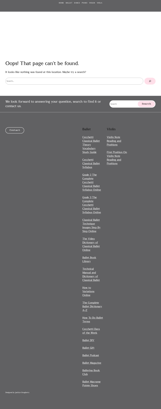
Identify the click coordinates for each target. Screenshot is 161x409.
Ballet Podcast (90, 355)
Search (146, 104)
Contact (14, 130)
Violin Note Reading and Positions (114, 141)
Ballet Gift (88, 348)
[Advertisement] (80, 31)
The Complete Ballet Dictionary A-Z (92, 306)
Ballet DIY (88, 340)
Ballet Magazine (91, 363)
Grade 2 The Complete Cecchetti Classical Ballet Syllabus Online (91, 182)
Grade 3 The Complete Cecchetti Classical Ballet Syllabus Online (91, 205)
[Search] (150, 81)
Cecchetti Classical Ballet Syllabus (91, 163)
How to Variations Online (88, 291)
